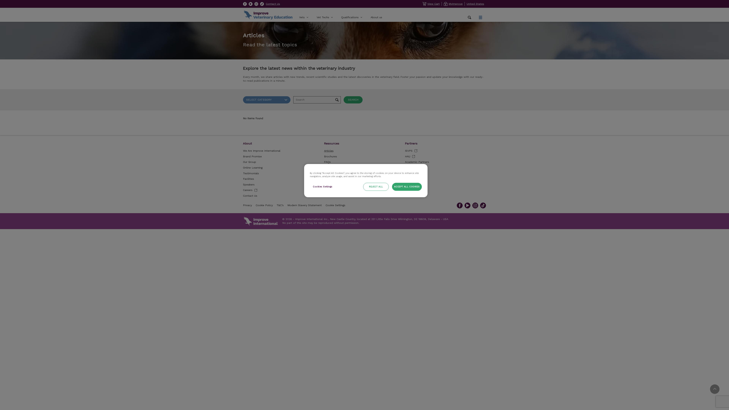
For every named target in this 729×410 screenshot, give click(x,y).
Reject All (376, 186)
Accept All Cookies (407, 186)
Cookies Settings (322, 186)
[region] (366, 180)
